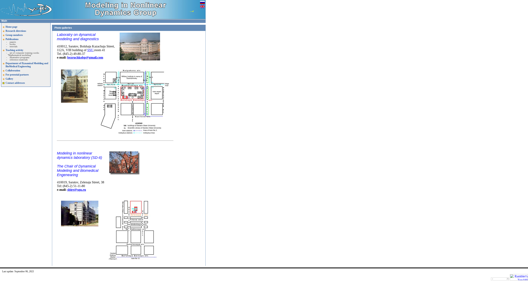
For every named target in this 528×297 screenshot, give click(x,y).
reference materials (19, 60)
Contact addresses (15, 82)
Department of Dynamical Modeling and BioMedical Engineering (27, 65)
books (12, 44)
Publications (12, 39)
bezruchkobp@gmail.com (85, 57)
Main (4, 20)
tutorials (13, 46)
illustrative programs (19, 57)
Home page (11, 26)
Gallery (9, 78)
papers (13, 42)
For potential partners (17, 74)
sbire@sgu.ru (76, 189)
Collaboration (13, 70)
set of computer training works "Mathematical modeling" (23, 54)
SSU (90, 50)
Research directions (16, 30)
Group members (14, 35)
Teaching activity (14, 50)
